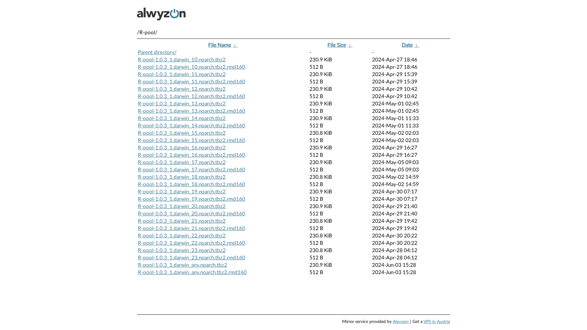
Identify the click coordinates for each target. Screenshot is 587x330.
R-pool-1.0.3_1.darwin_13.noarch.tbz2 (182, 103)
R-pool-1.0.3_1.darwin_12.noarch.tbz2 (182, 89)
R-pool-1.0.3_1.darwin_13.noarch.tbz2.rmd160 (191, 111)
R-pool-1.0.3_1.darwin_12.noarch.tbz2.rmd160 (191, 96)
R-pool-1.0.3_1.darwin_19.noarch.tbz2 (182, 191)
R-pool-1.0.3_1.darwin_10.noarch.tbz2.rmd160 (191, 67)
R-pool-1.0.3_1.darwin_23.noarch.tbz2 (182, 250)
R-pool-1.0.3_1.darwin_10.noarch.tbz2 (182, 59)
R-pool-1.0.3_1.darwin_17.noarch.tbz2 (182, 162)
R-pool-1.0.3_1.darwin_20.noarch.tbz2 (182, 206)
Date (407, 45)
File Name (219, 45)
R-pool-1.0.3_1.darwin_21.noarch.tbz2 (182, 221)
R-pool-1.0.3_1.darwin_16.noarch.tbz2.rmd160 (191, 155)
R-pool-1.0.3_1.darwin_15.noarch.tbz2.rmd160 (191, 140)
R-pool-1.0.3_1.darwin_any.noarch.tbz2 (182, 265)
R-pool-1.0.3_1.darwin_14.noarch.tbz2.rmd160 (191, 125)
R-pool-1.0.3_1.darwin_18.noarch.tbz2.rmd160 (191, 184)
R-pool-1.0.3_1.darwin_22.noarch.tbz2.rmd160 (191, 243)
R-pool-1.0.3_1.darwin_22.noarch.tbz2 (182, 235)
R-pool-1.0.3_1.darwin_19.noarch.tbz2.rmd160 (191, 199)
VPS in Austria (436, 322)
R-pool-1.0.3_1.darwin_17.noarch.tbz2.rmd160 (191, 169)
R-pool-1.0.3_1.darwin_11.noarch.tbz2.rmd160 (191, 81)
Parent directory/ (157, 52)
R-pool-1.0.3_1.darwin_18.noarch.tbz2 (182, 177)
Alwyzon (401, 322)
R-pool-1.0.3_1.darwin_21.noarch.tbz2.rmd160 (191, 228)
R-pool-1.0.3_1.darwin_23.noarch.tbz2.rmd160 (191, 257)
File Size (336, 45)
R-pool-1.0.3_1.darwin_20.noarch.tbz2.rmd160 (191, 213)
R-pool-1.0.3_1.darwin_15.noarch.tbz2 (182, 133)
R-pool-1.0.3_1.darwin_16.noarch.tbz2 (182, 147)
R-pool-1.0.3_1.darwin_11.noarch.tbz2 (182, 74)
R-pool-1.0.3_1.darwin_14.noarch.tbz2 (182, 118)
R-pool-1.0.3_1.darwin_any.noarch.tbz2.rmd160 (192, 272)
